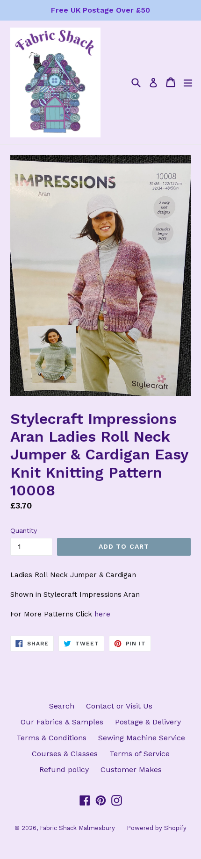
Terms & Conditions (51, 737)
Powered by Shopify (157, 827)
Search (61, 706)
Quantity (23, 530)
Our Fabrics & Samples (62, 721)
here (102, 614)
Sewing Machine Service (141, 737)
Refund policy (64, 769)
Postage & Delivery (148, 721)
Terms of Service (139, 753)
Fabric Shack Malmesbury (77, 827)
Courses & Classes (65, 753)
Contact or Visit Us (119, 706)
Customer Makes (131, 769)
